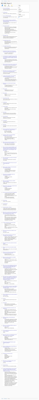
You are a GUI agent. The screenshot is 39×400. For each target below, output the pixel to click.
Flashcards (5, 398)
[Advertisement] (24, 26)
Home (2, 398)
